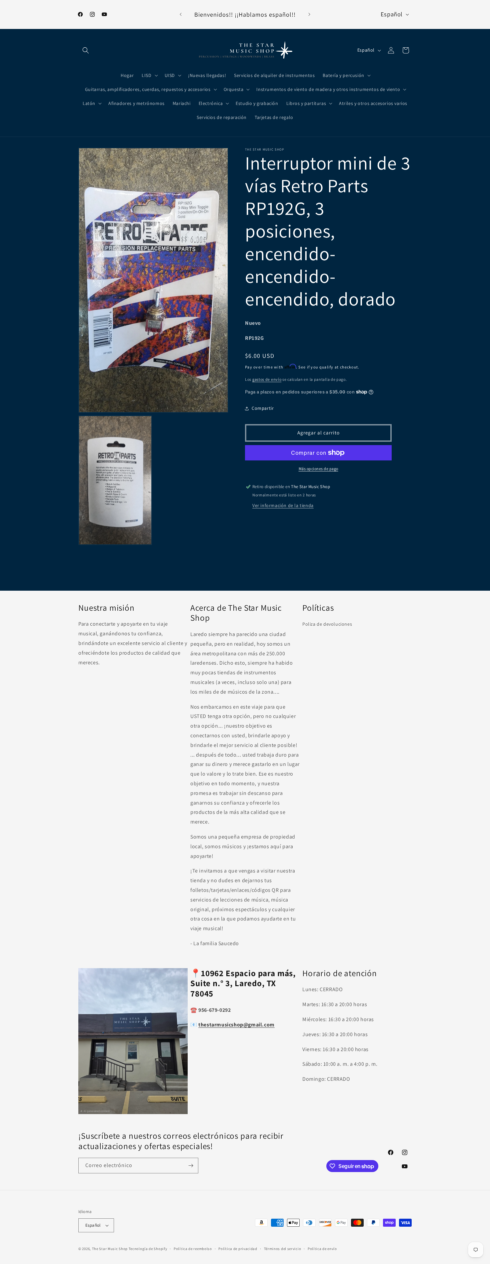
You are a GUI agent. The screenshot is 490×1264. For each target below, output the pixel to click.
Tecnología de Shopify (148, 1248)
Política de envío (322, 1248)
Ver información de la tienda (283, 505)
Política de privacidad (237, 1248)
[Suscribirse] (190, 1165)
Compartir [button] (263, 408)
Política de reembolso (193, 1248)
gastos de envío (267, 379)
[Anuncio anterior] (180, 14)
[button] (85, 50)
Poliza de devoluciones (327, 624)
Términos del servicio (282, 1248)
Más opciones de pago (318, 468)
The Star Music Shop (110, 1248)
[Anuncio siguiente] (309, 14)
